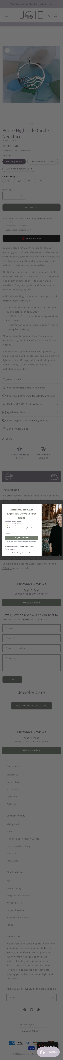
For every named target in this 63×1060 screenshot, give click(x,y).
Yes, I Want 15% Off (21, 538)
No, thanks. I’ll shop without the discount (22, 553)
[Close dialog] (59, 506)
